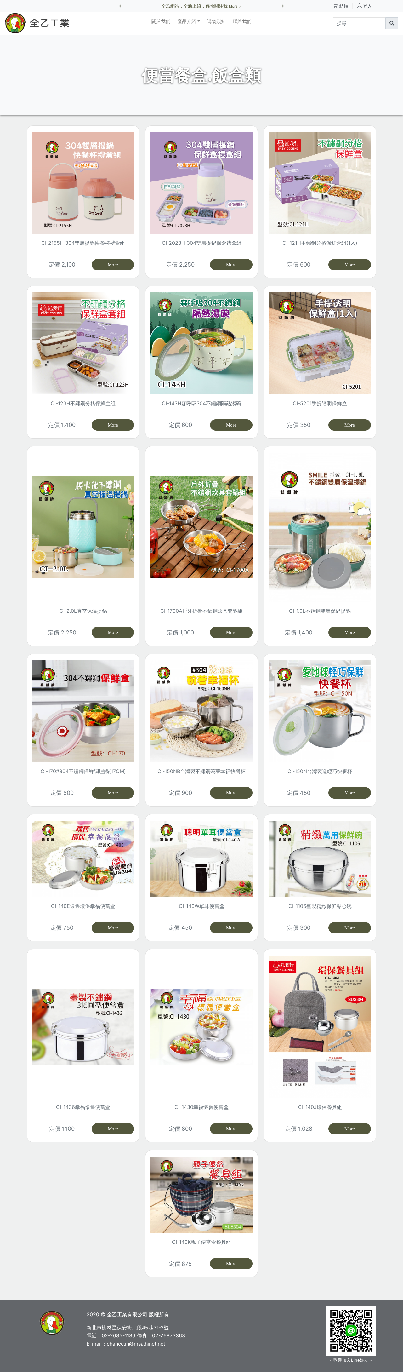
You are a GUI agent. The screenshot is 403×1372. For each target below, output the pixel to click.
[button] (119, 6)
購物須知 (216, 21)
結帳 (344, 6)
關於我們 (160, 21)
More (113, 264)
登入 (367, 6)
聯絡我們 (242, 21)
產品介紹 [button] (186, 21)
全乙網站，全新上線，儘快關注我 (200, 6)
